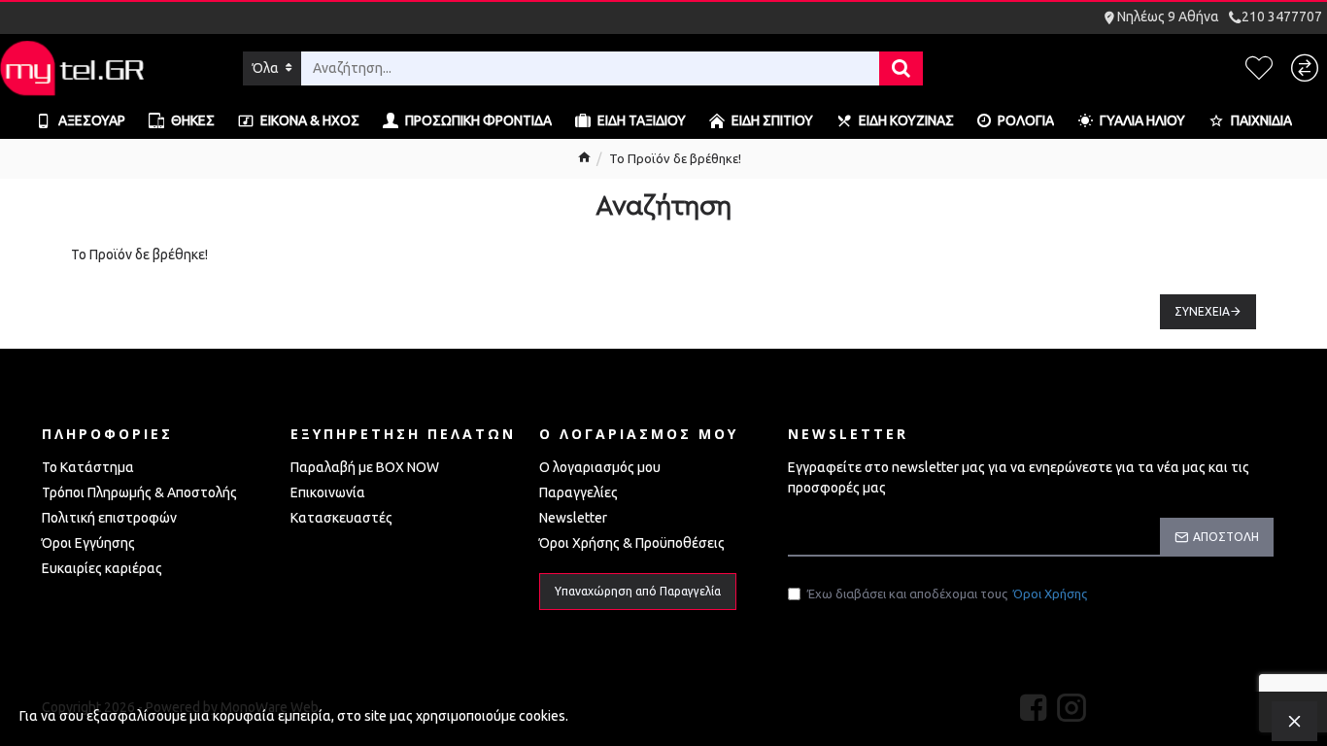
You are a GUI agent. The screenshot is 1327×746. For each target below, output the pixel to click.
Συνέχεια (1202, 311)
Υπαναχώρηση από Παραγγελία (638, 591)
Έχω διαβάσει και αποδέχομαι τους (947, 593)
